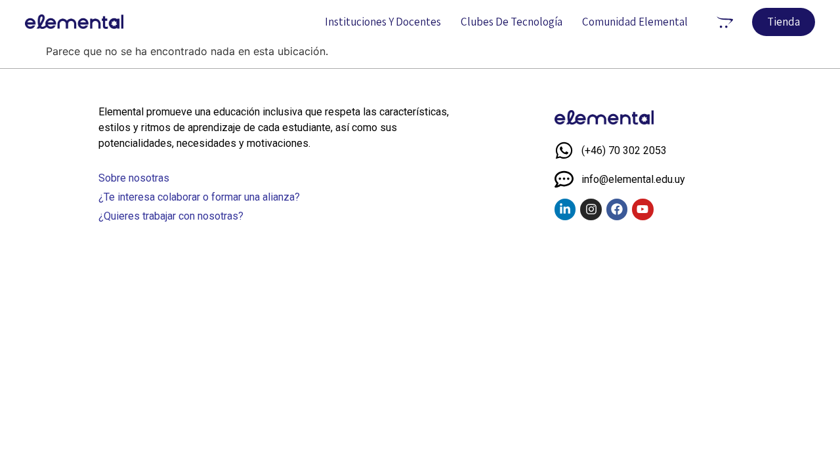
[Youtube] (642, 209)
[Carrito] (725, 22)
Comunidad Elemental (635, 21)
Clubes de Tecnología (511, 21)
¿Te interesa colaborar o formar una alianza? (199, 197)
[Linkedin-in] (565, 209)
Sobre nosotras (133, 178)
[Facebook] (616, 209)
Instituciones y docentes (383, 21)
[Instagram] (590, 209)
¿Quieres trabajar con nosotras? (170, 216)
